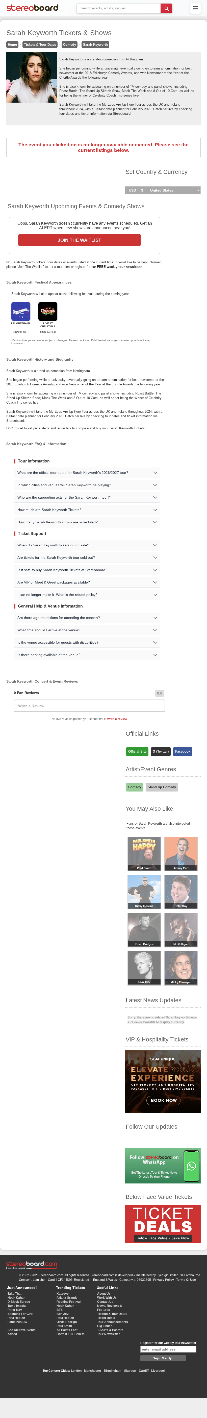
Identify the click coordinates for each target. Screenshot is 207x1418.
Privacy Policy (163, 1279)
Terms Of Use (186, 1279)
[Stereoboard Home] (32, 11)
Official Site (137, 751)
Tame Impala (17, 1305)
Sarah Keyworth (95, 45)
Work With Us (107, 1297)
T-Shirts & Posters (110, 1330)
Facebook (182, 751)
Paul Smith (64, 1326)
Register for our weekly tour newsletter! (168, 1343)
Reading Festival (69, 1301)
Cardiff (144, 1370)
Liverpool (158, 1370)
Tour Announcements (112, 1321)
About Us (104, 1293)
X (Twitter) (161, 751)
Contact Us (105, 1301)
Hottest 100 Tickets (71, 1334)
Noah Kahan (16, 1297)
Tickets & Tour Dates (40, 45)
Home (12, 45)
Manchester (92, 1370)
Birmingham (112, 1370)
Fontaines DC (17, 1321)
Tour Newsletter (108, 1334)
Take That (14, 1293)
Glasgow (130, 1370)
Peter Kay (15, 1309)
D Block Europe (19, 1301)
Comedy (69, 45)
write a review (117, 719)
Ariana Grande (67, 1297)
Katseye (63, 1293)
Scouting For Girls (20, 1313)
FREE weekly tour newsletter (119, 267)
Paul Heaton (16, 1317)
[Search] (166, 8)
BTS (60, 1309)
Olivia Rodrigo (67, 1321)
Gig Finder (104, 1326)
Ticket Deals (106, 1317)
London (76, 1370)
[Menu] (195, 8)
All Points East (67, 1330)
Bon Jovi (63, 1313)
